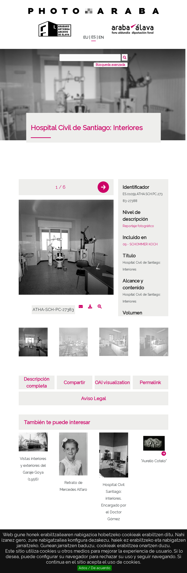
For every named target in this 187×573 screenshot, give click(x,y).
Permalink (150, 382)
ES (93, 37)
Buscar (125, 57)
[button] (103, 187)
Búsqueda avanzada (110, 64)
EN (101, 37)
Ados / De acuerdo (94, 568)
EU (85, 37)
